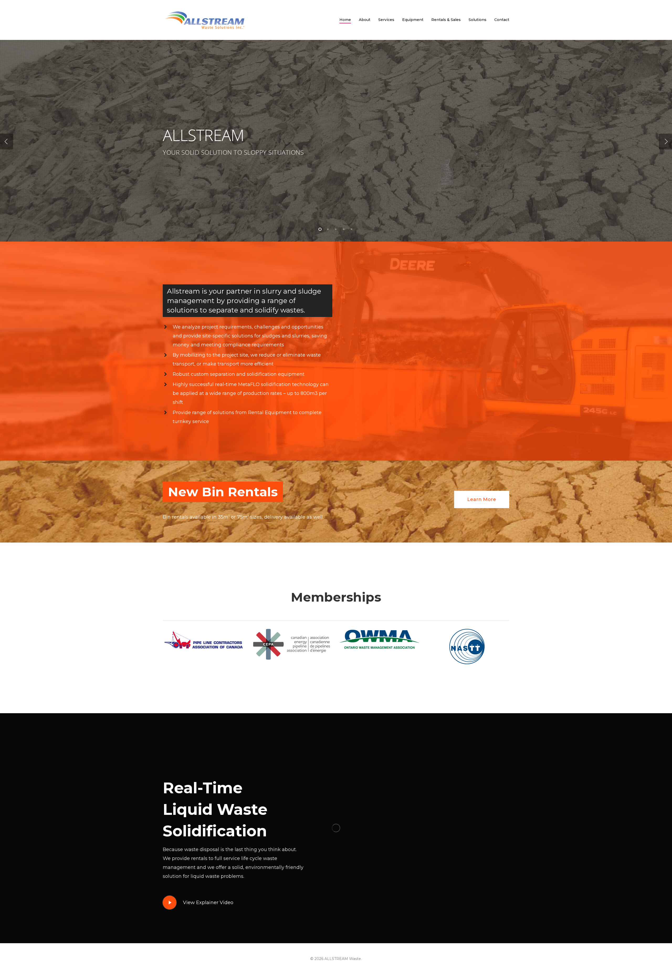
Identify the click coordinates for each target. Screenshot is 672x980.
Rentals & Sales (446, 19)
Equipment (412, 19)
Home (345, 19)
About (364, 19)
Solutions (477, 19)
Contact (501, 19)
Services (386, 19)
